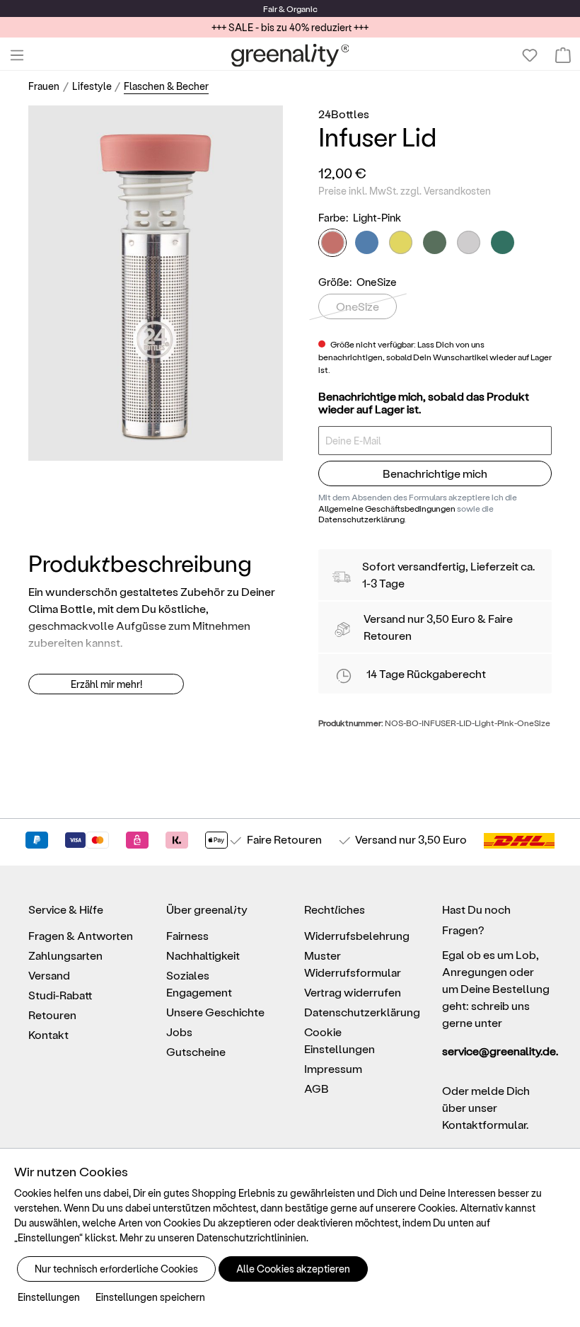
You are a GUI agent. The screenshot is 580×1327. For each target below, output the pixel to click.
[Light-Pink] (332, 243)
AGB (316, 1088)
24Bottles (343, 113)
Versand (384, 618)
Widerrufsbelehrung (357, 935)
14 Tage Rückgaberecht (426, 673)
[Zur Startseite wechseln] (290, 55)
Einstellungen (49, 1297)
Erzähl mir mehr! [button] (106, 684)
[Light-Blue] (366, 242)
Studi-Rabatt (60, 994)
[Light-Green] (434, 242)
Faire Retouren (284, 839)
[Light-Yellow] (400, 242)
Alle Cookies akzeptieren (293, 1269)
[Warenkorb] (563, 55)
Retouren (52, 1014)
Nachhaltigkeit (203, 955)
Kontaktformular (484, 1124)
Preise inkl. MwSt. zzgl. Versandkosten (404, 191)
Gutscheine (196, 1051)
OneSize (357, 306)
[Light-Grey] (468, 242)
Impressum (333, 1068)
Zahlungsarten (65, 955)
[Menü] (17, 55)
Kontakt (48, 1034)
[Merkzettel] (530, 55)
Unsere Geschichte (215, 1011)
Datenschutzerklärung (361, 519)
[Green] (502, 242)
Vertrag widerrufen (352, 992)
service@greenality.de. (497, 1050)
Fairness (187, 935)
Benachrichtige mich (435, 473)
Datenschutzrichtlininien (251, 1237)
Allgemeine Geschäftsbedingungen (387, 508)
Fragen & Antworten (80, 935)
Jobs (179, 1031)
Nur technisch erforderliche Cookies (116, 1269)
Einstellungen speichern (150, 1297)
